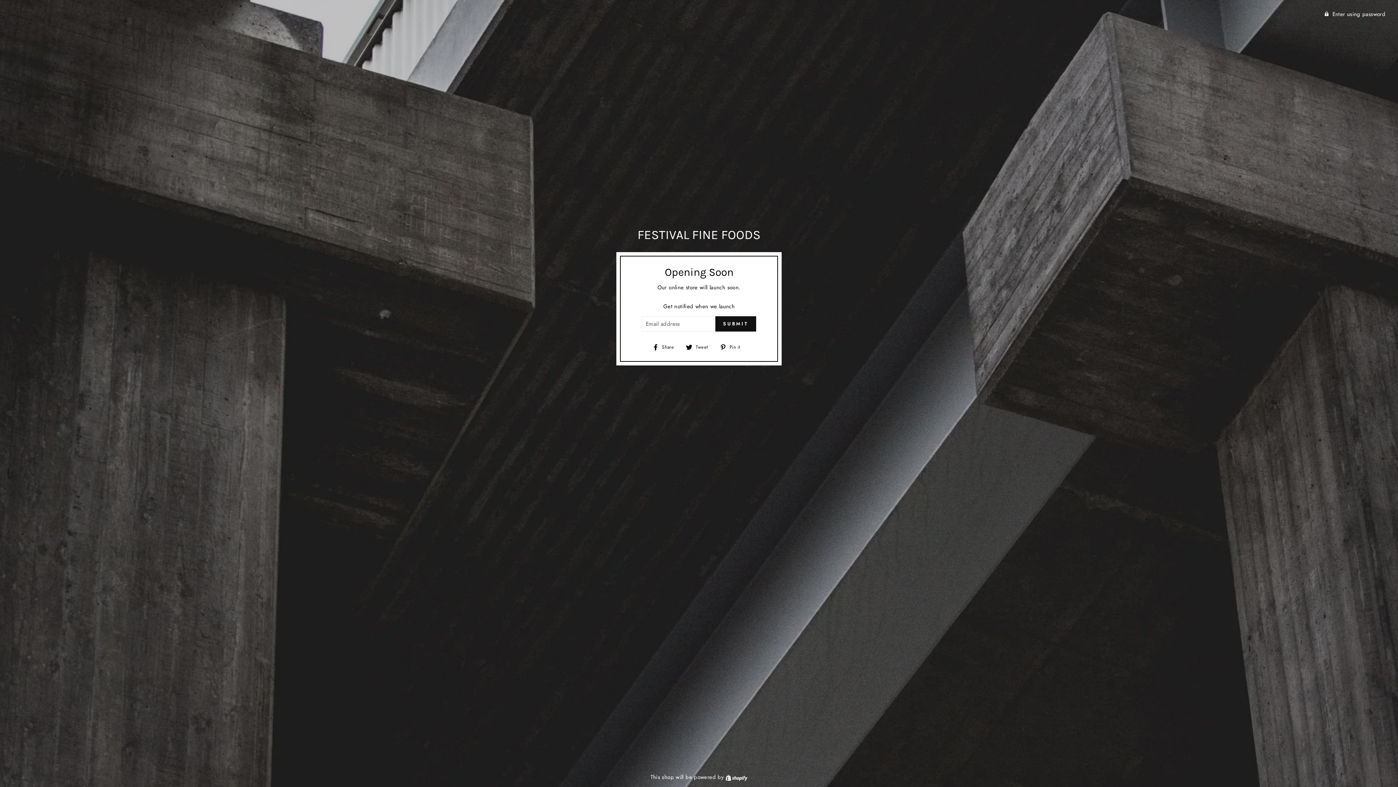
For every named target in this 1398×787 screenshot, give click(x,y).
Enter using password (1359, 14)
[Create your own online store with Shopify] (736, 777)
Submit (736, 323)
